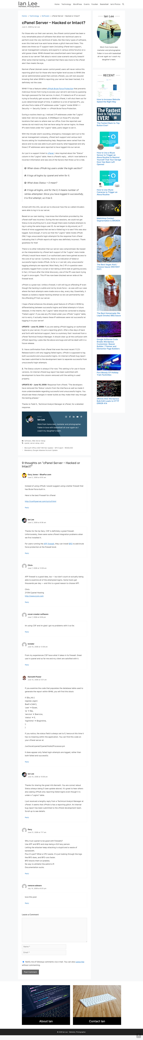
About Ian (46, 1021)
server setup (34, 443)
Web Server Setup (38, 441)
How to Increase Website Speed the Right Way (108, 100)
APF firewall (49, 544)
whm (42, 443)
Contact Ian (97, 1021)
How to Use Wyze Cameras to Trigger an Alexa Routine (107, 192)
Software (27, 441)
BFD (71, 544)
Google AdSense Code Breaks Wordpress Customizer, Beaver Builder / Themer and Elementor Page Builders (108, 344)
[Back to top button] (138, 1035)
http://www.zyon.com (34, 596)
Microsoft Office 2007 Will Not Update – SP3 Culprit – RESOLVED (48, 448)
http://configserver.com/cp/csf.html (40, 501)
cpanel (26, 443)
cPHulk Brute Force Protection (60, 89)
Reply (27, 508)
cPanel (51, 153)
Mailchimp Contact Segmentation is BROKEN (108, 219)
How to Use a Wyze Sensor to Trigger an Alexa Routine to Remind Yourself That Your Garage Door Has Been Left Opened (109, 159)
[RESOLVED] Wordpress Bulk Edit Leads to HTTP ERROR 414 (108, 401)
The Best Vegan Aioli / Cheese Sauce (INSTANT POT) (108, 266)
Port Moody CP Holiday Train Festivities (107, 373)
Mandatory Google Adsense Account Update (40, 450)
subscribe (80, 962)
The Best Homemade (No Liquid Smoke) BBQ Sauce (109, 314)
